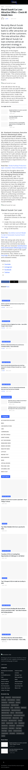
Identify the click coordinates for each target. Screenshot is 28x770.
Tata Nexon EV (20, 725)
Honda (18, 699)
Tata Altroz (21, 723)
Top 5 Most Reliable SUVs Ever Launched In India (16, 117)
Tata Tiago (18, 728)
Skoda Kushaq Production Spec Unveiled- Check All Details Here (14, 167)
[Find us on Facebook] (1, 762)
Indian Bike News (6, 443)
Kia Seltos (17, 707)
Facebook (7, 270)
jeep (12, 707)
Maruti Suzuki (19, 712)
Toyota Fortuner (17, 730)
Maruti (12, 712)
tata (16, 723)
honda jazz (11, 702)
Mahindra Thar (5, 712)
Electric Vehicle (5, 434)
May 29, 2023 (4, 641)
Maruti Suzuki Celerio (19, 715)
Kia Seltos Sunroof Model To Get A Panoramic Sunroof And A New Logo (13, 235)
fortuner (4, 699)
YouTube (4, 255)
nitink (3, 307)
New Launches (5, 457)
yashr (7, 18)
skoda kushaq (10, 723)
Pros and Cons (5, 466)
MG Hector (4, 720)
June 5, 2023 (4, 614)
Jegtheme (7, 767)
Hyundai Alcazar (5, 705)
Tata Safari (11, 728)
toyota (10, 730)
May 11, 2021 (8, 391)
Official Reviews (5, 463)
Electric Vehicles (16, 697)
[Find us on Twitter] (3, 762)
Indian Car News (6, 341)
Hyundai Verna (5, 707)
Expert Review (5, 437)
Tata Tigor (4, 730)
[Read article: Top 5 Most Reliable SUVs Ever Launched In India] (4, 118)
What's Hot (4, 471)
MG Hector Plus (12, 720)
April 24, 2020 (11, 410)
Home (2, 6)
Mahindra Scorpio (16, 710)
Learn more (4, 664)
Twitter (7, 272)
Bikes (2, 423)
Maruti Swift (16, 717)
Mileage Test (5, 454)
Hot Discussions (6, 440)
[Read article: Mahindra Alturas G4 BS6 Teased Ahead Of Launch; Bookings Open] (4, 402)
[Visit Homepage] (14, 2)
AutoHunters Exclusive (8, 420)
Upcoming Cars (5, 469)
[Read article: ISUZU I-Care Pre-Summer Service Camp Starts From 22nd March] (14, 295)
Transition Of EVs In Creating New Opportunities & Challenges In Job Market (17, 124)
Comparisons (5, 431)
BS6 (3, 697)
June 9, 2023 (12, 113)
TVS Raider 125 (20, 733)
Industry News (8, 6)
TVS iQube (12, 733)
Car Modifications (6, 426)
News (2, 460)
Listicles (3, 451)
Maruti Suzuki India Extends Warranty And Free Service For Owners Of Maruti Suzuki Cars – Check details (13, 367)
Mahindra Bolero (6, 710)
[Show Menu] (1, 2)
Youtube (7, 264)
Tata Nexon (12, 725)
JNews (5, 765)
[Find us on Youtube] (5, 762)
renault (20, 720)
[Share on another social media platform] (23, 282)
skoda (3, 723)
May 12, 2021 (8, 370)
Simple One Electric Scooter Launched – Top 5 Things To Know (18, 110)
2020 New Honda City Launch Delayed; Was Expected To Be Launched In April (17, 407)
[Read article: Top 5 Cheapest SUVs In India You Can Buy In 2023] (14, 570)
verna (3, 735)
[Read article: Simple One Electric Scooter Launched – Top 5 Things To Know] (4, 111)
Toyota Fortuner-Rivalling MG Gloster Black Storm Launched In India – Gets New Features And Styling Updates (14, 610)
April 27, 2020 (11, 404)
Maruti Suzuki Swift (6, 717)
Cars (2, 429)
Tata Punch (4, 728)
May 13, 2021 (8, 348)
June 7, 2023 (12, 127)
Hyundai (18, 702)
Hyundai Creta (14, 705)
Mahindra (23, 707)
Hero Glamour (11, 699)
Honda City (4, 702)
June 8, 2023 (12, 119)
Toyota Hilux (5, 733)
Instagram (8, 267)
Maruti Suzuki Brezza (7, 715)
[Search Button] (26, 2)
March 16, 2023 (9, 307)
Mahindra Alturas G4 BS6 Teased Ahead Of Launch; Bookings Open (17, 401)
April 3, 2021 (13, 18)
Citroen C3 (8, 697)
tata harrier (4, 725)
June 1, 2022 (8, 328)
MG (21, 717)
